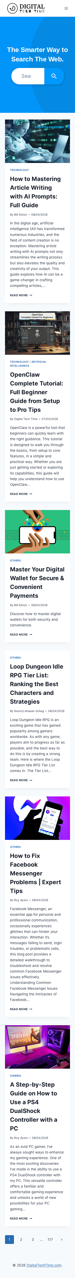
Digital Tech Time (26, 419)
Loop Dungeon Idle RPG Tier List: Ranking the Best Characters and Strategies (36, 684)
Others (15, 560)
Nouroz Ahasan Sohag (29, 711)
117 (50, 1239)
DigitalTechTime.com (44, 1265)
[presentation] (37, 141)
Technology (19, 170)
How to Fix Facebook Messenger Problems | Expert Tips (35, 873)
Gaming (15, 1075)
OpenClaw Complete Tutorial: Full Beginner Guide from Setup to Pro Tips (36, 392)
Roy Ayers (21, 900)
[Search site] (54, 76)
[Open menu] (66, 8)
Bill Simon (20, 214)
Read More (21, 295)
